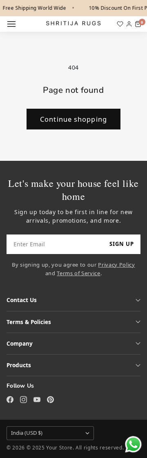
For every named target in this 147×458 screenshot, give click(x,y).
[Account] (129, 24)
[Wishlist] (120, 24)
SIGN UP (121, 244)
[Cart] (138, 24)
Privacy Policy (116, 264)
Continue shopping (73, 119)
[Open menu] (11, 24)
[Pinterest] (50, 399)
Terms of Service (78, 273)
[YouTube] (36, 399)
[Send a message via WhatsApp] (133, 444)
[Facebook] (10, 399)
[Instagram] (23, 399)
